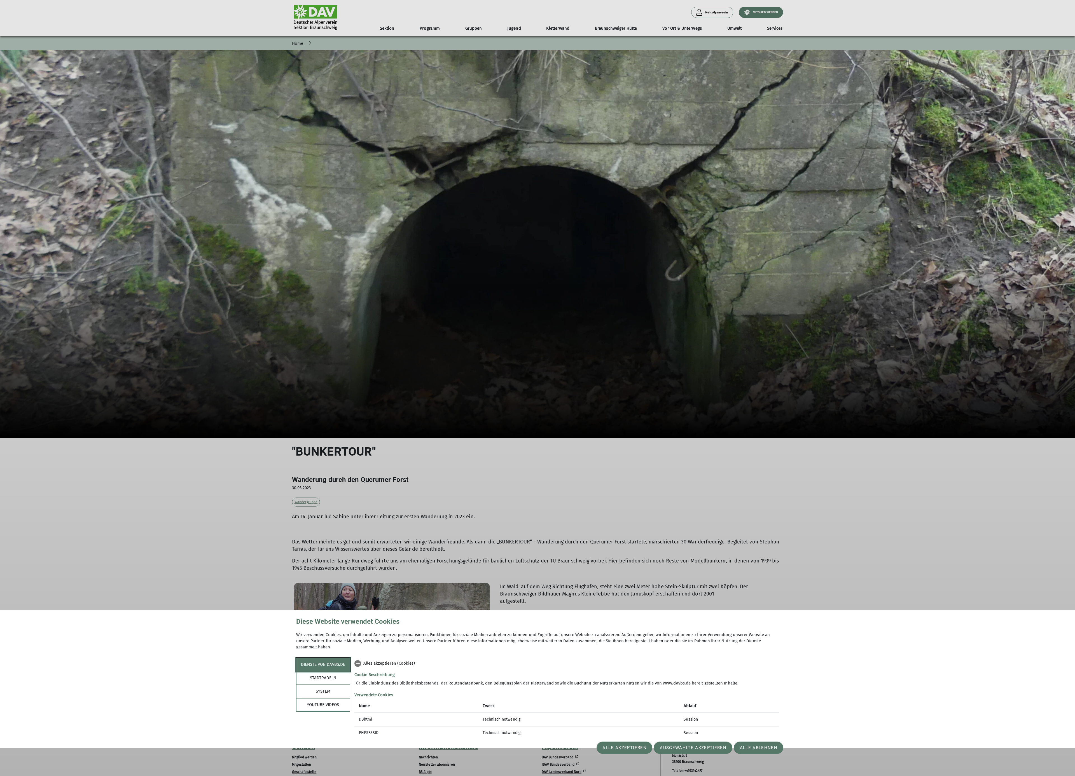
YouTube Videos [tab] (323, 704)
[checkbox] (566, 663)
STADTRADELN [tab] (323, 677)
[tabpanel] (566, 699)
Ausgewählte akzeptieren (693, 747)
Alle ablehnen (758, 747)
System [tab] (323, 691)
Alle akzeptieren (624, 747)
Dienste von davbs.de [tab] (323, 664)
